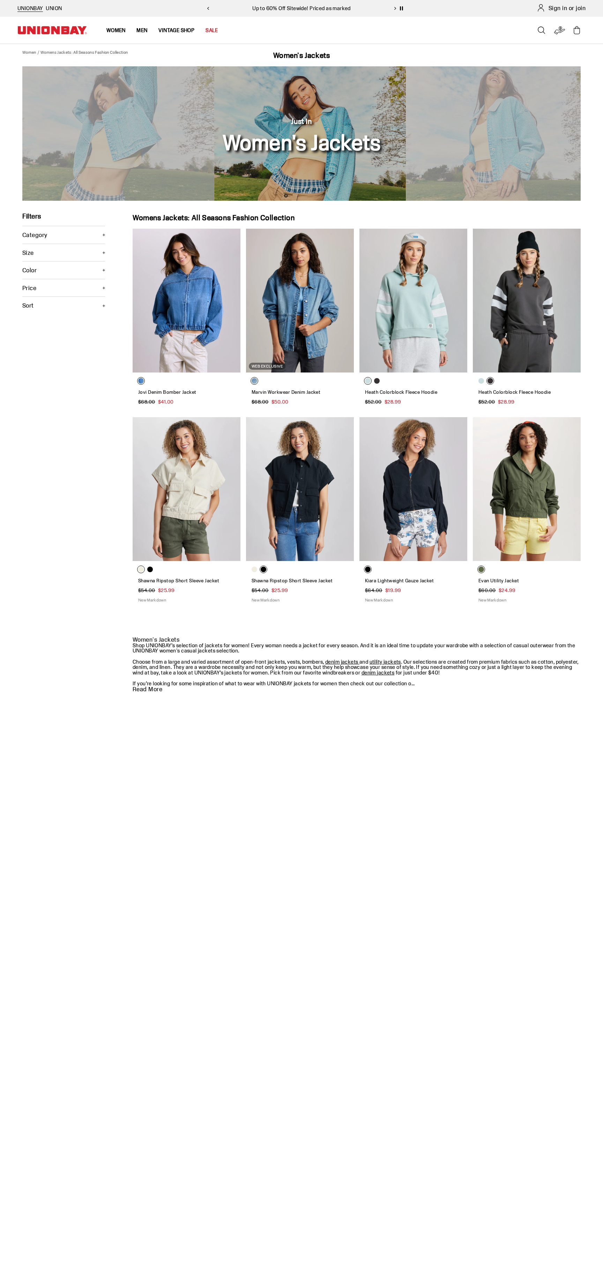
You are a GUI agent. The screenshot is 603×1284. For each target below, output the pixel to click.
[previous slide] (208, 8)
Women (29, 52)
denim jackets (342, 662)
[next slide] (395, 8)
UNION (54, 8)
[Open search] (541, 30)
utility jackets (385, 662)
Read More (147, 689)
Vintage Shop (176, 30)
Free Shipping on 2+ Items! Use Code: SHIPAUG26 (301, 8)
